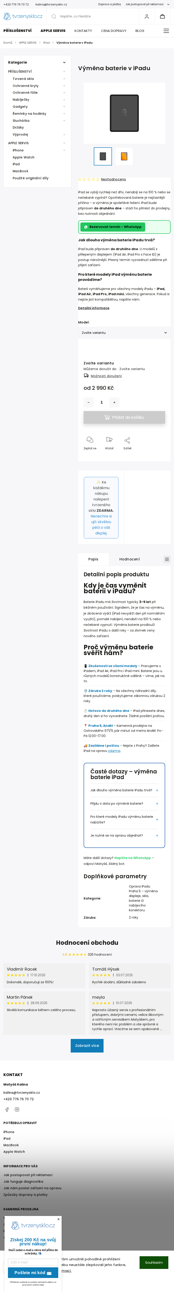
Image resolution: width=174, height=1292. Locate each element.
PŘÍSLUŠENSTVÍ (20, 71)
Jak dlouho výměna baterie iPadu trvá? (121, 790)
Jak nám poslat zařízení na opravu (32, 1188)
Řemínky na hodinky (29, 113)
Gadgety (20, 106)
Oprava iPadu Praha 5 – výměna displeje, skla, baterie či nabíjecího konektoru (143, 898)
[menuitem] (19, 30)
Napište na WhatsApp (132, 858)
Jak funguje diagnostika (23, 1181)
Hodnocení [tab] (129, 559)
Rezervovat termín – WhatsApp (115, 227)
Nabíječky (21, 99)
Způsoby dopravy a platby (25, 1194)
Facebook (6, 1109)
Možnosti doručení (106, 376)
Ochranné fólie (25, 92)
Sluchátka (21, 120)
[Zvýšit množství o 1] (114, 402)
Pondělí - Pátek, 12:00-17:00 (25, 1231)
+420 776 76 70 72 (18, 1099)
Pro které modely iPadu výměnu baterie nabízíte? (121, 819)
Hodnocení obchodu (87, 943)
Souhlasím (154, 1262)
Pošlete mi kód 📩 (33, 1272)
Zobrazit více (87, 1045)
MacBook (20, 171)
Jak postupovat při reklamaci (145, 4)
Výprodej (20, 134)
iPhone (18, 150)
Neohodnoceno (113, 179)
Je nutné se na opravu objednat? (116, 835)
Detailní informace (93, 308)
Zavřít (157, 456)
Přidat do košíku (128, 417)
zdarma (114, 751)
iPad (16, 164)
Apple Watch (23, 157)
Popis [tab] (93, 559)
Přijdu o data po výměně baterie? (116, 803)
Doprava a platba (109, 4)
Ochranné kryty (26, 86)
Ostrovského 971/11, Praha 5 (26, 1224)
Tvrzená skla (23, 79)
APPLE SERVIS (18, 143)
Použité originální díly (30, 178)
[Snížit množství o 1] (89, 402)
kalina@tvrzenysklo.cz (21, 1092)
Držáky (18, 127)
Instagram (17, 1109)
